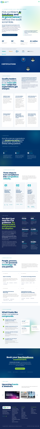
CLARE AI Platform (33, 409)
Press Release (23, 414)
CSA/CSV (13, 415)
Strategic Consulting (15, 408)
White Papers (23, 413)
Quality (32, 408)
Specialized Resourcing (15, 409)
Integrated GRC (14, 418)
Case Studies (23, 412)
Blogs (22, 409)
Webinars (22, 408)
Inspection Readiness (15, 421)
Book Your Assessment (19, 368)
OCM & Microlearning (15, 412)
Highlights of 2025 (24, 415)
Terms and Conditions (24, 418)
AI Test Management (34, 413)
